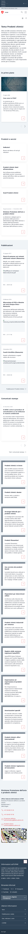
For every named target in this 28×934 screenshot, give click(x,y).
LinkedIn (14, 892)
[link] (14, 473)
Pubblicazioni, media (8, 914)
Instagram (20, 889)
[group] (14, 99)
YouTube (5, 892)
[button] (25, 861)
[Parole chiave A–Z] (22, 3)
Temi (3, 909)
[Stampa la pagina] (22, 18)
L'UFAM (4, 923)
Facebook (6, 889)
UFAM (6, 12)
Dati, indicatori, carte (8, 918)
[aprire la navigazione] (25, 12)
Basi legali (3, 931)
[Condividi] (26, 18)
